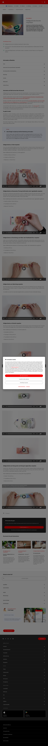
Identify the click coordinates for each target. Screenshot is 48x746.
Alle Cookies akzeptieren (24, 375)
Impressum (28, 386)
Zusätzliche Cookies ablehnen (24, 379)
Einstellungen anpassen (24, 382)
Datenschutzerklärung (15, 367)
